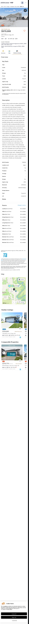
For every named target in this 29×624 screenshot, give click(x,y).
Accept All (14, 613)
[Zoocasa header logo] (7, 2)
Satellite (22, 279)
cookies (5, 606)
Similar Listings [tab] (17, 53)
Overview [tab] (3, 53)
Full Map (22, 302)
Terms (4, 609)
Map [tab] (9, 53)
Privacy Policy (9, 609)
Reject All (14, 617)
